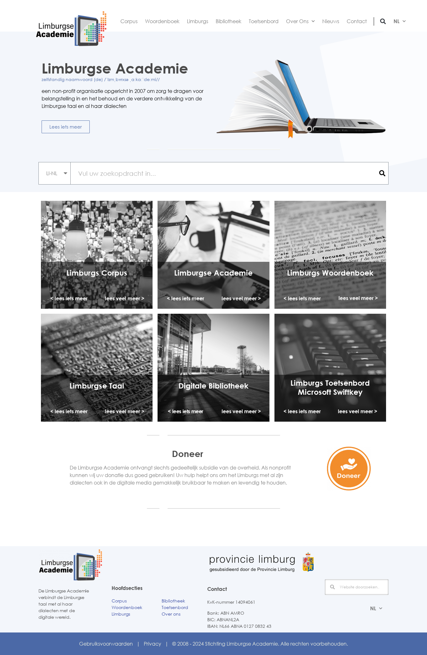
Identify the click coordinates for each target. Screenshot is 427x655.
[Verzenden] (382, 173)
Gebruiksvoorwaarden (106, 644)
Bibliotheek (228, 21)
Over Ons (297, 21)
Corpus (129, 21)
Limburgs (197, 21)
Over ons (171, 614)
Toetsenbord (264, 21)
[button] (383, 21)
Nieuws (330, 21)
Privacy (152, 644)
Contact (357, 21)
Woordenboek (162, 21)
